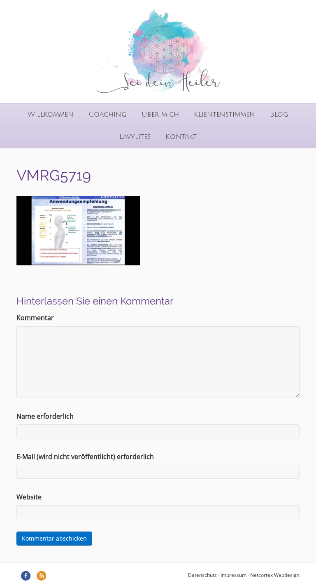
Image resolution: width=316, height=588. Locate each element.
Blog (279, 114)
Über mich (160, 114)
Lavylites (135, 137)
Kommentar (35, 317)
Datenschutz (202, 575)
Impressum (233, 575)
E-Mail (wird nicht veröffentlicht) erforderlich (85, 456)
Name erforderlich (45, 416)
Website (29, 496)
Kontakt (181, 137)
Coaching (107, 114)
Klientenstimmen (224, 114)
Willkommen (51, 114)
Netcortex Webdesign (275, 575)
